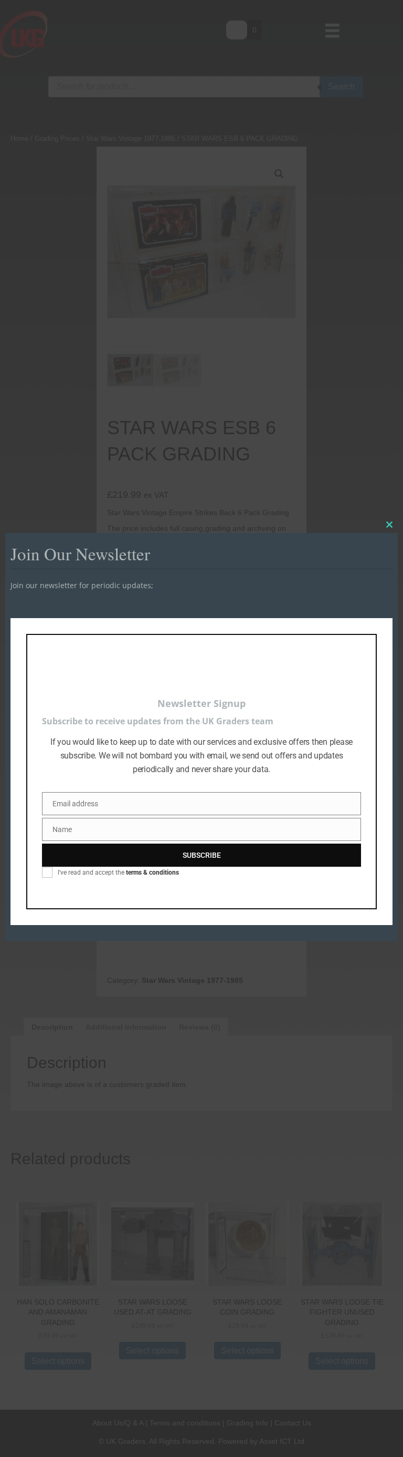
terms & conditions (152, 872)
